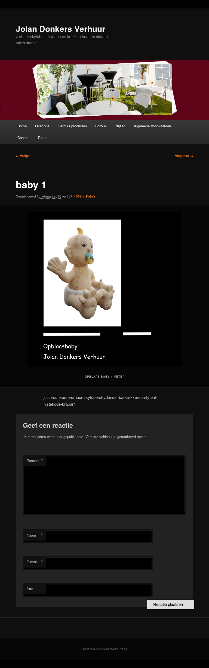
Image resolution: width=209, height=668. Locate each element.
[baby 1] (104, 289)
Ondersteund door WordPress (104, 649)
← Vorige (23, 155)
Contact (23, 137)
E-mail (35, 562)
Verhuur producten (72, 125)
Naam (35, 535)
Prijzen (120, 125)
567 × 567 (74, 196)
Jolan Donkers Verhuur (60, 28)
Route (42, 137)
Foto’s (100, 125)
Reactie (35, 460)
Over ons (42, 125)
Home (22, 125)
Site (30, 588)
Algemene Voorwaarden (152, 125)
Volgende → (184, 155)
